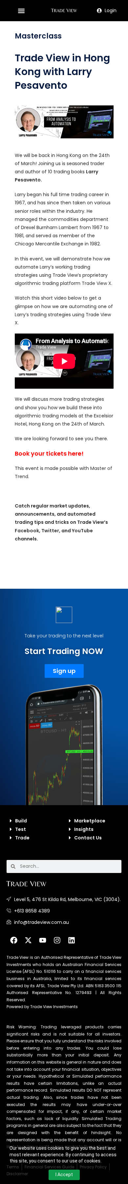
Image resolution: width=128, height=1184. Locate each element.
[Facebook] (14, 940)
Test (20, 829)
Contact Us (88, 837)
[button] (21, 10)
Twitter (50, 530)
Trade (22, 837)
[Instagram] (57, 940)
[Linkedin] (71, 940)
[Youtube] (42, 940)
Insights (84, 829)
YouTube (82, 530)
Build (21, 821)
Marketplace (89, 821)
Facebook (27, 530)
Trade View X (96, 283)
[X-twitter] (28, 940)
